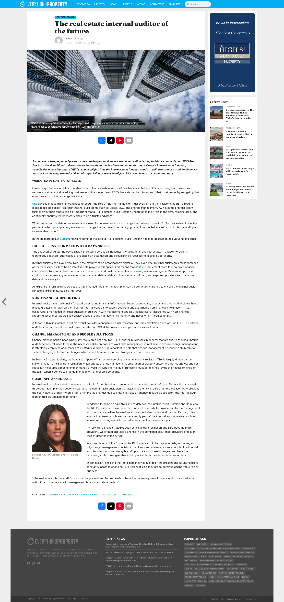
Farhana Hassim (92, 494)
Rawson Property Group (231, 573)
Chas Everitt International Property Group (231, 581)
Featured (189, 544)
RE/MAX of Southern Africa (198, 565)
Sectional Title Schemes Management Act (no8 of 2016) (212, 548)
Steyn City (241, 565)
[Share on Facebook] (102, 137)
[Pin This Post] (120, 137)
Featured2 (202, 544)
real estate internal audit (119, 494)
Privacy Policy (234, 599)
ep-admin (74, 38)
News (113, 4)
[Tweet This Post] (111, 137)
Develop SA (83, 4)
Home (203, 599)
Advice (141, 4)
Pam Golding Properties (242, 552)
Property (99, 4)
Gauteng (200, 585)
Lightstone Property (195, 581)
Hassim (65, 238)
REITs (142, 267)
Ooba (211, 577)
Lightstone (215, 556)
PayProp (189, 585)
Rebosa (188, 569)
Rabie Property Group (195, 577)
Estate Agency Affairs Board (209, 569)
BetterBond (191, 561)
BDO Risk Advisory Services (66, 494)
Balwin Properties (224, 565)
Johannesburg (209, 573)
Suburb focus (192, 573)
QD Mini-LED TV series (221, 544)
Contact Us (157, 4)
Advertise (174, 4)
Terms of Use (216, 599)
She (34, 203)
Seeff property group (195, 556)
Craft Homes (247, 569)
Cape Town (232, 569)
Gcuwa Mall (249, 548)
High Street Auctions (228, 577)
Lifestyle (127, 4)
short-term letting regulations (216, 561)
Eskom (245, 577)
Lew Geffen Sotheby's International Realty (206, 552)
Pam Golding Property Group (238, 556)
